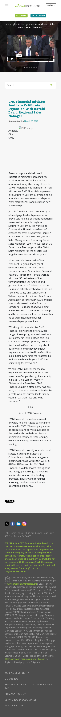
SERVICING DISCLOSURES (21, 699)
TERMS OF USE (14, 705)
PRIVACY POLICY (15, 694)
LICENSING (11, 678)
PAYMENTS (21, 15)
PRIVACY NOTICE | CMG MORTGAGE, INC (29, 686)
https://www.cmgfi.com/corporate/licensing (25, 658)
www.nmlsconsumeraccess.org (22, 583)
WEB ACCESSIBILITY (17, 672)
